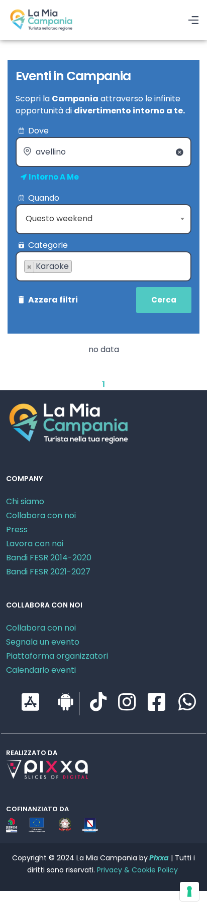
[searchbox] (27, 282)
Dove (38, 130)
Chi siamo (25, 501)
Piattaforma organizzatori (57, 656)
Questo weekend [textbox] (59, 218)
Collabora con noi (41, 515)
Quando (43, 198)
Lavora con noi (34, 543)
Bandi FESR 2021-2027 (48, 571)
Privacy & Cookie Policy (137, 870)
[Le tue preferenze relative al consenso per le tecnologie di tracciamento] (189, 891)
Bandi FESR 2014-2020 (48, 557)
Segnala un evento (42, 642)
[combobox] (103, 219)
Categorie (48, 245)
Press (17, 529)
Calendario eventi (41, 670)
